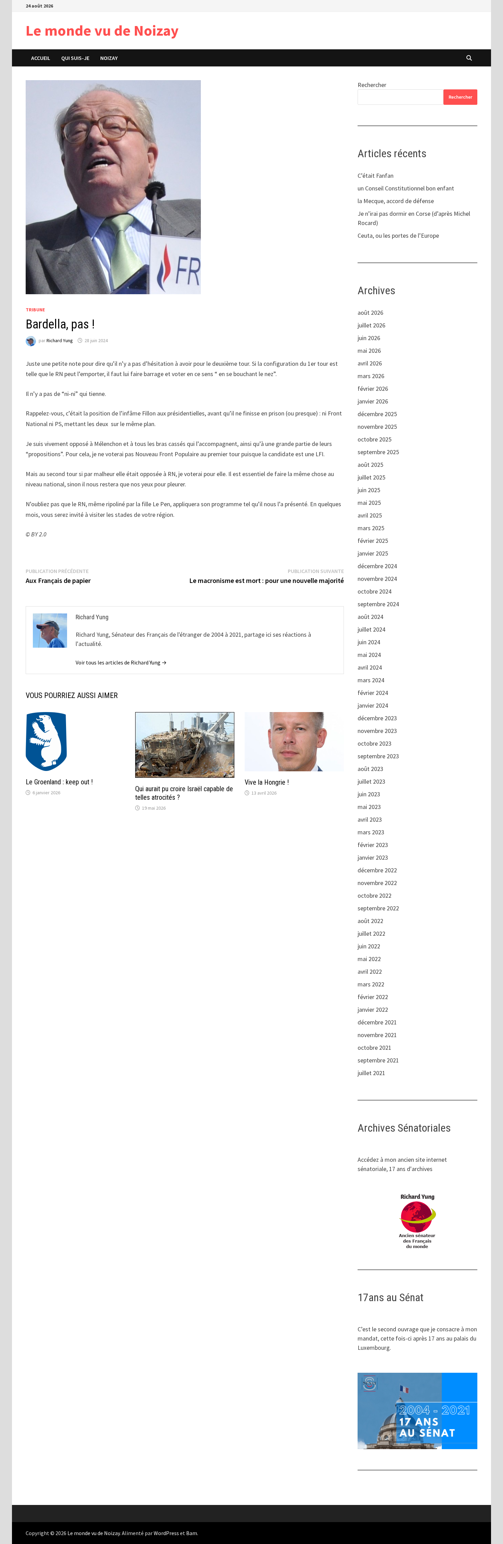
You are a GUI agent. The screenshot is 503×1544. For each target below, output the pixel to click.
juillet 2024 (371, 629)
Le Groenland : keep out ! (59, 782)
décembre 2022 (377, 870)
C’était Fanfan (376, 175)
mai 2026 (369, 350)
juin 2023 (369, 794)
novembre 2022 (377, 883)
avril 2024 (370, 667)
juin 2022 (369, 946)
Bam (191, 1533)
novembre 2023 (377, 731)
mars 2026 (371, 376)
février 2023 (373, 845)
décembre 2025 (377, 414)
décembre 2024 (377, 566)
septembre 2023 (378, 756)
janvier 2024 (373, 705)
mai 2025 (369, 503)
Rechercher (372, 85)
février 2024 (373, 693)
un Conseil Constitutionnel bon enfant (406, 188)
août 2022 (370, 921)
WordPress (166, 1533)
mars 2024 (371, 680)
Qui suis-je (75, 57)
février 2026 (373, 389)
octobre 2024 (374, 591)
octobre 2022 (374, 895)
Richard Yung (60, 340)
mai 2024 (369, 655)
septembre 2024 (378, 604)
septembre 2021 (378, 1060)
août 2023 (370, 769)
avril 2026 (370, 363)
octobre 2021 (374, 1047)
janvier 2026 (373, 401)
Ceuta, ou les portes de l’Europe (398, 235)
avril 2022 (370, 971)
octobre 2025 (374, 439)
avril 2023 (370, 819)
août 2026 (370, 312)
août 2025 (370, 465)
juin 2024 (369, 642)
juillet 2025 (371, 477)
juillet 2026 (371, 325)
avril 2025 (370, 515)
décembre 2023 (377, 718)
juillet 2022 (371, 933)
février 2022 (373, 997)
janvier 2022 (373, 1009)
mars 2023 (371, 832)
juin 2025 (369, 490)
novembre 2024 (377, 579)
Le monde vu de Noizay (102, 30)
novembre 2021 (377, 1035)
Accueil (40, 57)
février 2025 (373, 541)
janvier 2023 (373, 857)
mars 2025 (371, 528)
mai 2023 (369, 807)
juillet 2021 (371, 1073)
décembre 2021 (377, 1022)
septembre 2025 (378, 452)
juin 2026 (369, 338)
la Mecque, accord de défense (396, 201)
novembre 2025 (377, 427)
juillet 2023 (371, 781)
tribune (35, 310)
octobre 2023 (374, 743)
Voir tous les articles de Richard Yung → (121, 662)
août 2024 (370, 617)
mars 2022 (371, 984)
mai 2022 (369, 959)
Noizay (109, 57)
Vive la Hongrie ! (267, 782)
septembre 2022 (378, 908)
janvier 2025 (373, 553)
